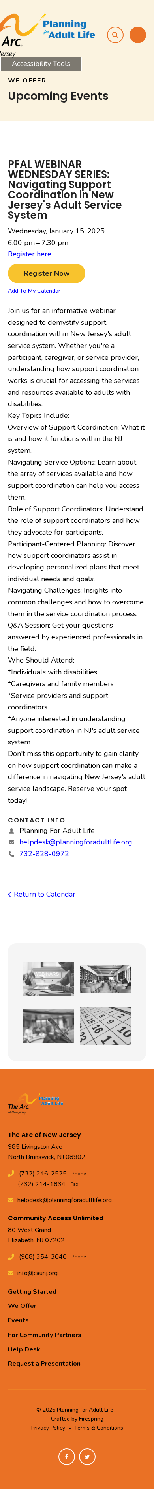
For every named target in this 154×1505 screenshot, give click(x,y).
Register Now (46, 273)
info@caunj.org (37, 1273)
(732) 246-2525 (43, 1173)
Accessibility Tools (41, 63)
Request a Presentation (44, 1363)
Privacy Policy (48, 1428)
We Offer (22, 1306)
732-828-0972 (44, 854)
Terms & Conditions (98, 1428)
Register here (29, 254)
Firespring (91, 1419)
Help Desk (24, 1349)
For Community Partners (44, 1335)
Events (18, 1320)
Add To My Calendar (34, 291)
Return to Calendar (44, 894)
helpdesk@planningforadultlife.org (75, 842)
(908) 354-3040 (43, 1256)
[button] (115, 35)
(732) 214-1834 (42, 1184)
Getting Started (32, 1291)
